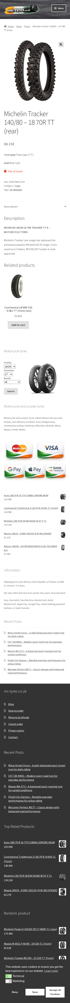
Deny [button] (15, 992)
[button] (61, 44)
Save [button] (35, 992)
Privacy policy (16, 730)
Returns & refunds (18, 717)
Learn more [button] (51, 970)
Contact (13, 737)
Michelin (17, 189)
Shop (19, 26)
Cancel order (15, 724)
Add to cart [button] (18, 325)
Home (11, 26)
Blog (11, 704)
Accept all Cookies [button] (55, 992)
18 (11, 189)
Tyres (27, 26)
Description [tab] (11, 206)
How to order (16, 710)
